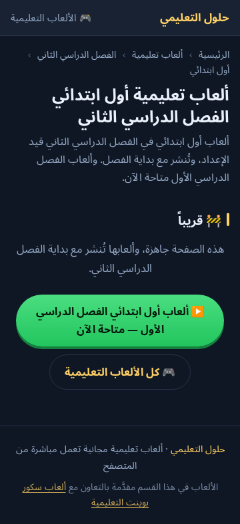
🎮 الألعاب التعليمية (51, 17)
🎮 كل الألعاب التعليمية (120, 371)
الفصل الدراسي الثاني (76, 54)
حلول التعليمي (194, 17)
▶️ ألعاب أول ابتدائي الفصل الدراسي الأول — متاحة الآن (120, 320)
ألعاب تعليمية (157, 54)
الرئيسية (214, 54)
